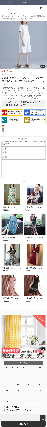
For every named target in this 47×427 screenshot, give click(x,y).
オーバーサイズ (16, 13)
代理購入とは (7, 125)
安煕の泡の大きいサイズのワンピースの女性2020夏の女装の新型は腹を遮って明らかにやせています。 (23, 17)
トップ (4, 13)
